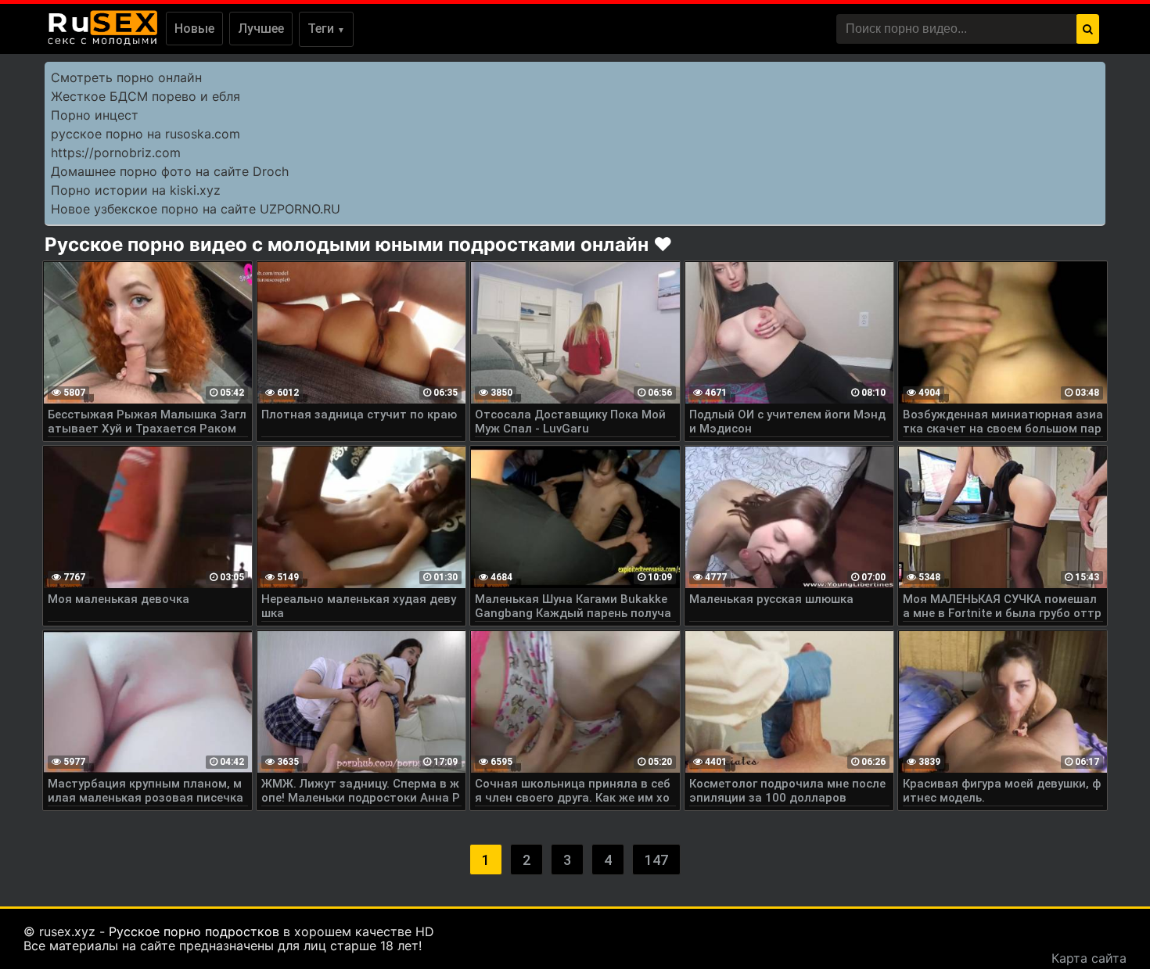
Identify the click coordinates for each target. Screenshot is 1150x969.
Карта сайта (1089, 958)
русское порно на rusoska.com (145, 134)
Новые (194, 28)
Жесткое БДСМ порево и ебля (145, 96)
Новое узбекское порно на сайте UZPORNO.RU (195, 209)
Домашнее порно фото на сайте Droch (170, 171)
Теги (326, 28)
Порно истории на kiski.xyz (136, 190)
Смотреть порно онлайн (126, 77)
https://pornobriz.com (116, 152)
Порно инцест (94, 115)
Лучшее (261, 28)
